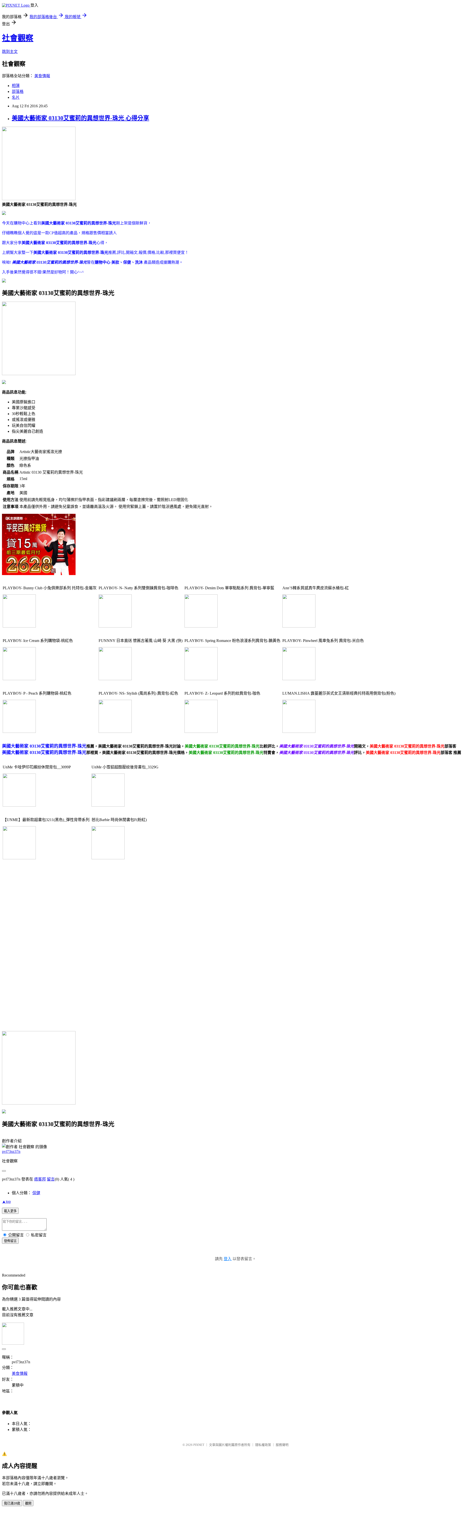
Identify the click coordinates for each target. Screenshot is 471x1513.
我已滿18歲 (12, 1503)
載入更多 (10, 1211)
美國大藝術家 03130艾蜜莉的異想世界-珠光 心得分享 (80, 118)
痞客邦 (40, 1179)
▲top (6, 1201)
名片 (16, 97)
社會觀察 (17, 38)
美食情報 (42, 76)
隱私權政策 (263, 1445)
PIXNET (198, 1445)
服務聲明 (282, 1445)
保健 (36, 1193)
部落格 (18, 91)
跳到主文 (10, 51)
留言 (51, 1179)
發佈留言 (10, 1241)
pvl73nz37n (11, 1151)
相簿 (16, 86)
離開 (28, 1503)
